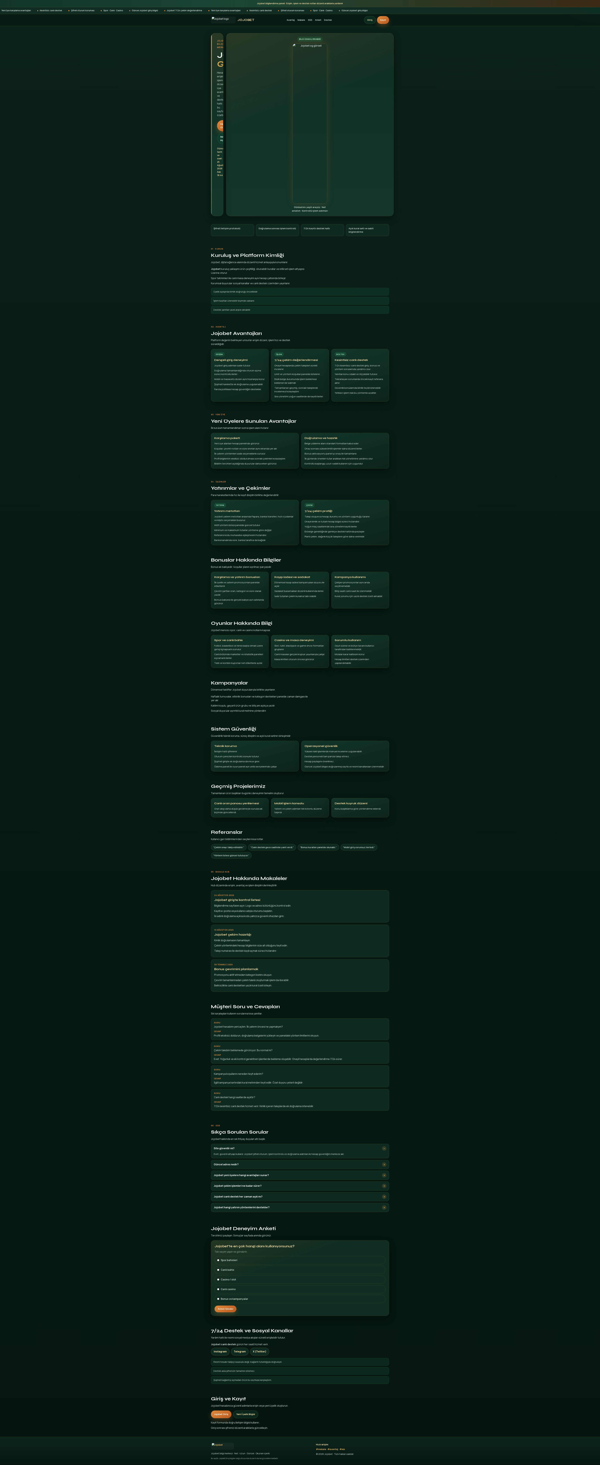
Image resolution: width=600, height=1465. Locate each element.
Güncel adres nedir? (226, 1164)
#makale (321, 1449)
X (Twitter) (259, 1351)
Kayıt (383, 19)
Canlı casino (228, 1289)
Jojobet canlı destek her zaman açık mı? (238, 1196)
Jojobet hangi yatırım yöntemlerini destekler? (242, 1207)
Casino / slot (228, 1279)
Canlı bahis (227, 1270)
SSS (310, 19)
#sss (342, 1449)
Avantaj (291, 19)
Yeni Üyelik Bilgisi (245, 1414)
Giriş (369, 19)
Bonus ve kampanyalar (234, 1299)
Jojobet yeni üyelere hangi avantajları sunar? (241, 1175)
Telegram (240, 1351)
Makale (301, 19)
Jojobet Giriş (221, 1414)
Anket (318, 19)
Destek (328, 19)
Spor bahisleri (229, 1260)
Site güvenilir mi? (224, 1148)
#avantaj (333, 1449)
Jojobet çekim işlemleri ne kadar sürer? (238, 1185)
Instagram (220, 1351)
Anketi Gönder (225, 1309)
